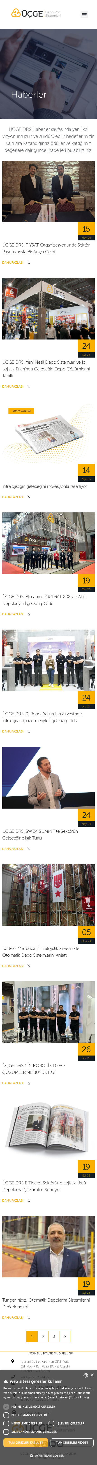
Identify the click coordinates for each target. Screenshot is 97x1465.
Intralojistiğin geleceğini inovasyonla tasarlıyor (44, 486)
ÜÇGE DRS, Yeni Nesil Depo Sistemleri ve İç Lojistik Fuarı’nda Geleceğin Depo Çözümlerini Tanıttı (46, 368)
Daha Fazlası (12, 262)
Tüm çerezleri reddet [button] (72, 1442)
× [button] (92, 1375)
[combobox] (85, 1375)
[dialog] (48, 1417)
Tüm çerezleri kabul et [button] (25, 1442)
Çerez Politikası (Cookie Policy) (68, 1397)
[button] (84, 14)
